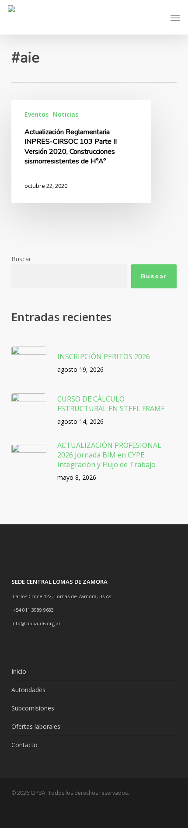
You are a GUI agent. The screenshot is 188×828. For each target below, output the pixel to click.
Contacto (24, 745)
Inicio (18, 671)
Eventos (36, 114)
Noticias (65, 114)
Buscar (21, 259)
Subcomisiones (32, 708)
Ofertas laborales (35, 726)
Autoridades (28, 690)
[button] (175, 17)
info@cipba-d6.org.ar (36, 623)
